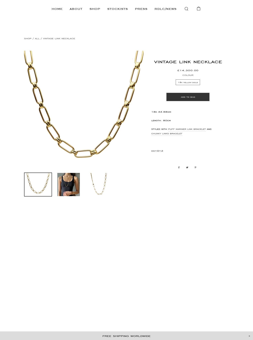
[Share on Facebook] (179, 167)
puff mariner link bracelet (187, 128)
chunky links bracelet (166, 133)
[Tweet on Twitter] (188, 167)
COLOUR (187, 74)
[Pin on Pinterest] (196, 167)
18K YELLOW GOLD (188, 82)
